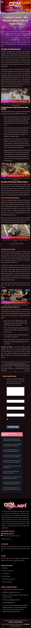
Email (8, 405)
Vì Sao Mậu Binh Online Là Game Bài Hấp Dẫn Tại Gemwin (12, 477)
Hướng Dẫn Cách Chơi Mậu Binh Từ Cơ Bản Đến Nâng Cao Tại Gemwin (12, 483)
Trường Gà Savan (6, 347)
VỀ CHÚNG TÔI (5, 546)
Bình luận (10, 385)
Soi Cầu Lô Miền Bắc (17, 243)
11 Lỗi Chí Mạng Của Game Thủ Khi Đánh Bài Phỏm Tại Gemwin (12, 439)
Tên (8, 398)
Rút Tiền (9, 560)
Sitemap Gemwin (6, 539)
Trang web (9, 412)
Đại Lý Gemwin (22, 548)
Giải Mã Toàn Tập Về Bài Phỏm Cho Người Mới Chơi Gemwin (11, 450)
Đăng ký (18, 558)
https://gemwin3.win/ (14, 592)
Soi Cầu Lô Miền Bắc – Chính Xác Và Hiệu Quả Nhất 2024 (7, 368)
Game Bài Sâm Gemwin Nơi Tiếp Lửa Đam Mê (12, 466)
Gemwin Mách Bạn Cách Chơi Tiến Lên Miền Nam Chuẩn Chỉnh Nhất (12, 488)
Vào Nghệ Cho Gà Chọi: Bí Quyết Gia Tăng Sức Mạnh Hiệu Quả (23, 368)
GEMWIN (13, 40)
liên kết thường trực (22, 363)
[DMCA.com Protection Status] (10, 535)
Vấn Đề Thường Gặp (19, 560)
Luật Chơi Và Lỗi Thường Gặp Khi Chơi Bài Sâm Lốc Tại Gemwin (12, 461)
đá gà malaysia (17, 145)
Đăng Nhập (25, 558)
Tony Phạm (25, 26)
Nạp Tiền (3, 560)
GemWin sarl (5, 511)
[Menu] (2, 2)
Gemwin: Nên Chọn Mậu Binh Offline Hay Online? (11, 472)
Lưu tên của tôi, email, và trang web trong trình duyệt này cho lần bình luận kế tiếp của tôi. (15, 422)
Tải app (12, 558)
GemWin (16, 521)
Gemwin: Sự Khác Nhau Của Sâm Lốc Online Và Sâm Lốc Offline (12, 456)
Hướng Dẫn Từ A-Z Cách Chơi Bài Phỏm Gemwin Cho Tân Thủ (12, 445)
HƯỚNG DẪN (5, 558)
